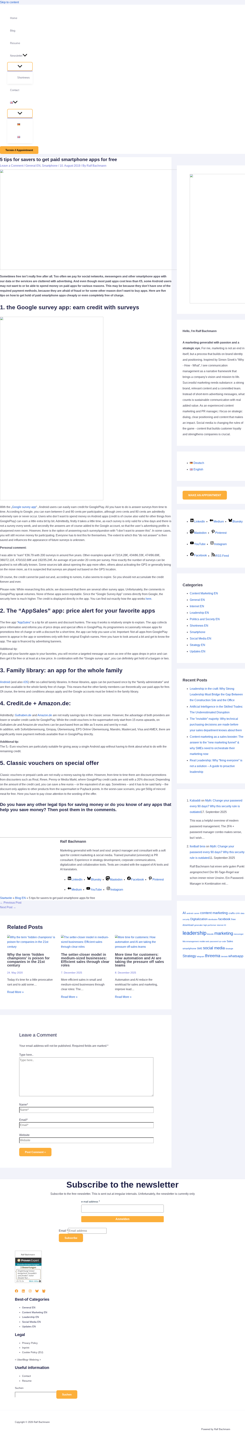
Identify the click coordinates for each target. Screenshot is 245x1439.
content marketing (214, 913)
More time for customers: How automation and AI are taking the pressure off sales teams (139, 960)
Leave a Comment (11, 165)
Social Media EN (200, 638)
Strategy (189, 956)
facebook (224, 919)
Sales (230, 941)
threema (212, 955)
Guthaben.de (23, 715)
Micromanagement (191, 941)
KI (225, 925)
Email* (23, 1119)
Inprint (25, 1347)
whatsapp (235, 956)
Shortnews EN (199, 625)
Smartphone (50, 165)
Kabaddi (195, 800)
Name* (23, 1104)
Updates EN (197, 651)
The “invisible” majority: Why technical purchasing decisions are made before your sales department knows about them (216, 724)
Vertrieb (224, 956)
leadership (194, 933)
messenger (239, 934)
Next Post (8, 907)
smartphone (189, 948)
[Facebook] (16, 1291)
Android (5, 682)
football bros (197, 846)
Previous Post (10, 902)
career (196, 913)
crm (237, 913)
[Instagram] (30, 1291)
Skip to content (9, 2)
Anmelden (122, 1219)
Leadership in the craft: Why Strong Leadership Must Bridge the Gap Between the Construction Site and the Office (216, 694)
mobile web (204, 941)
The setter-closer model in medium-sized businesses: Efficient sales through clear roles (85, 960)
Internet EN (197, 606)
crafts (231, 913)
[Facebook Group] (43, 1291)
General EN (33, 165)
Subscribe (71, 1237)
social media (214, 948)
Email (63, 1230)
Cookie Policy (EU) (32, 1352)
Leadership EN (199, 612)
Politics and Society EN (205, 619)
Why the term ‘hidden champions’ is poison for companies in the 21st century (28, 960)
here (148, 598)
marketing (223, 933)
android (190, 913)
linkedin (210, 934)
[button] (25, 55)
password (214, 941)
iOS (25, 682)
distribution (213, 919)
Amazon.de (44, 715)
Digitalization (199, 919)
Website (24, 1135)
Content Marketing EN (204, 593)
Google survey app (24, 507)
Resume (27, 1380)
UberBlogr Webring (28, 1359)
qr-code (222, 941)
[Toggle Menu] (20, 66)
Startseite (6, 897)
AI (184, 913)
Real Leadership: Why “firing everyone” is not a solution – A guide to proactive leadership (216, 766)
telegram (200, 956)
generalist (198, 925)
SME (199, 948)
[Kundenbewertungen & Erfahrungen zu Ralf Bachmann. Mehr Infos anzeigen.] (28, 1282)
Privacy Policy (30, 1343)
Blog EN (20, 897)
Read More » (15, 992)
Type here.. (26, 1054)
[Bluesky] (37, 1291)
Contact (26, 1375)
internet (220, 925)
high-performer (209, 925)
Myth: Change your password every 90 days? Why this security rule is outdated (216, 806)
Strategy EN (197, 644)
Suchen (19, 1388)
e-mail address (89, 1201)
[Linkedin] (23, 1291)
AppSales (24, 622)
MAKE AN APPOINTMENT (204, 495)
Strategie (229, 949)
